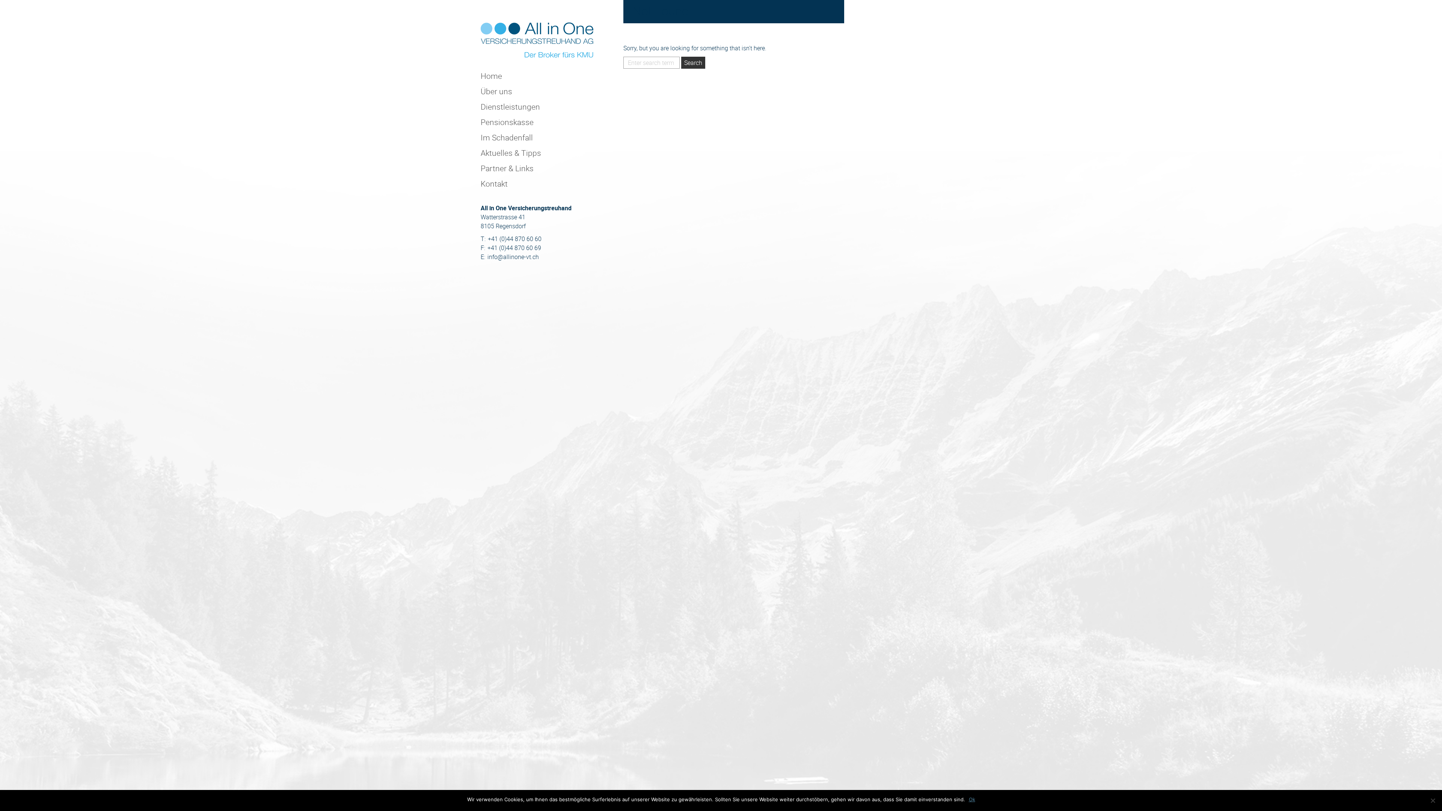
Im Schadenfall (507, 137)
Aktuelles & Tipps (511, 153)
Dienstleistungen (510, 106)
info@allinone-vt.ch (513, 257)
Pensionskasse (507, 122)
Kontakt (494, 183)
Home (491, 76)
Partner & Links (507, 168)
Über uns (496, 91)
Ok (972, 799)
